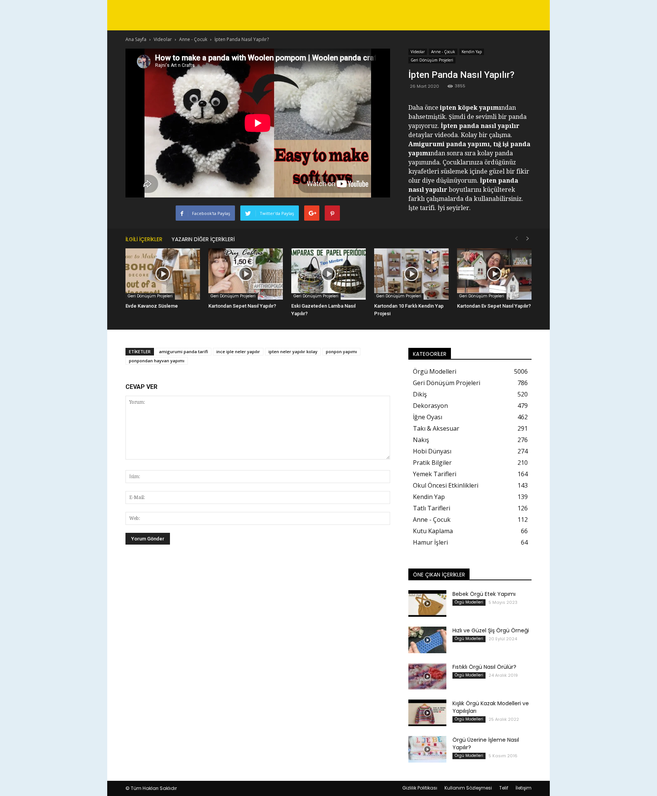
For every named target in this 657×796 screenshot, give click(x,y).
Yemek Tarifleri (434, 474)
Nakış (421, 440)
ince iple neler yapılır (238, 351)
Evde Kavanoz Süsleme (151, 306)
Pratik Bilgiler (432, 462)
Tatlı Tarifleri (431, 508)
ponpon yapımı (341, 351)
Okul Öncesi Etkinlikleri (445, 485)
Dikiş (420, 394)
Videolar (418, 51)
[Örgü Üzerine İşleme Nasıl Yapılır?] (427, 749)
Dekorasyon (430, 405)
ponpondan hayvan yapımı (156, 360)
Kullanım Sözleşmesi (468, 788)
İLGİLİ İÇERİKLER (143, 239)
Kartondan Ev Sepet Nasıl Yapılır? (494, 306)
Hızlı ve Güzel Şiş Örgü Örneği (490, 630)
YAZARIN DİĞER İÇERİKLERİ (203, 239)
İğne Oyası (427, 417)
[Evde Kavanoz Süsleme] (162, 274)
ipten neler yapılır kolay (292, 351)
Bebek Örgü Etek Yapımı (484, 594)
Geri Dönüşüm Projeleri (432, 60)
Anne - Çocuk (443, 51)
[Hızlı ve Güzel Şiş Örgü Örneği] (427, 640)
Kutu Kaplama (433, 531)
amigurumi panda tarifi (183, 351)
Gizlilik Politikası (419, 788)
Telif (503, 788)
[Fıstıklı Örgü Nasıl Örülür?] (427, 676)
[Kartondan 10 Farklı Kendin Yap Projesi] (411, 274)
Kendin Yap (472, 51)
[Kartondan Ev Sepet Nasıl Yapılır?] (494, 274)
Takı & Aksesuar (436, 428)
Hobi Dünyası (432, 451)
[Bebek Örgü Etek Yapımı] (427, 603)
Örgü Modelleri (434, 371)
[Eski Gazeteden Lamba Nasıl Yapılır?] (328, 274)
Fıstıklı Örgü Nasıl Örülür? (484, 667)
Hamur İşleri (430, 542)
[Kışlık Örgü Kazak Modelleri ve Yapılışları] (427, 713)
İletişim (524, 788)
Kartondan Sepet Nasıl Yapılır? (242, 306)
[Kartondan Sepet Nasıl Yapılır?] (245, 274)
